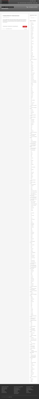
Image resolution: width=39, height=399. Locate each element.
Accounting (32, 24)
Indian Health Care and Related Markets (33, 199)
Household (32, 185)
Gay (31, 165)
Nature (31, 246)
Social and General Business (32, 327)
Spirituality (32, 337)
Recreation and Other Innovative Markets (33, 289)
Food (31, 155)
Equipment (32, 124)
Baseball (32, 52)
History (31, 177)
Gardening (32, 164)
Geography (32, 169)
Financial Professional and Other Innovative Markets (33, 146)
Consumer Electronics (33, 80)
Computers (32, 75)
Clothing (32, 69)
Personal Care (32, 256)
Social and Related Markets (32, 331)
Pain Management (33, 252)
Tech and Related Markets (32, 348)
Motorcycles (32, 238)
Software (32, 334)
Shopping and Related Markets (33, 321)
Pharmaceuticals (33, 261)
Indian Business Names (34, 190)
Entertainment (32, 119)
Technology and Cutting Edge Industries (33, 352)
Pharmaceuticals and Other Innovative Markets (33, 265)
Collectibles (32, 70)
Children (32, 66)
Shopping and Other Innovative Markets (33, 318)
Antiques (32, 34)
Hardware (32, 173)
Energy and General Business (33, 115)
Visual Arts (32, 374)
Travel (31, 366)
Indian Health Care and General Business (33, 195)
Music (31, 243)
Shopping (32, 314)
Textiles (32, 358)
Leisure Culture (33, 219)
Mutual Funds (32, 244)
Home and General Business (32, 180)
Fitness (31, 152)
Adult (31, 25)
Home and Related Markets (32, 182)
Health (31, 174)
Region (31, 296)
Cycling (31, 88)
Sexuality (32, 313)
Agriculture (32, 28)
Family (31, 129)
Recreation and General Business (33, 287)
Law (31, 216)
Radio (31, 282)
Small (31, 322)
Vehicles (32, 371)
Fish (31, 151)
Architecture (32, 37)
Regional (32, 297)
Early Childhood (33, 100)
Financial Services (33, 150)
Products (32, 277)
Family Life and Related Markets (33, 137)
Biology (31, 55)
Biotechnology (32, 56)
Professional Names (4, 391)
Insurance (32, 206)
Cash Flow (32, 62)
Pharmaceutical (33, 260)
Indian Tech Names (33, 201)
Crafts (31, 87)
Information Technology (29, 388)
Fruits (31, 156)
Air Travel (32, 29)
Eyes (31, 128)
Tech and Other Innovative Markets (32, 346)
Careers (32, 61)
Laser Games (32, 215)
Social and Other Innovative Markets (32, 329)
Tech (31, 342)
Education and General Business (33, 106)
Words (31, 380)
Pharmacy (32, 269)
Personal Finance (33, 257)
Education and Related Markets (33, 108)
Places (31, 273)
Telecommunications (33, 355)
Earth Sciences (32, 102)
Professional (32, 278)
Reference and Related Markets (33, 295)
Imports (32, 189)
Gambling (32, 160)
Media (31, 229)
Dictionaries (32, 92)
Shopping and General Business (33, 316)
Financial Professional (33, 141)
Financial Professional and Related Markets (33, 148)
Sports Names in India (4, 392)
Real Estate (32, 283)
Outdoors (32, 251)
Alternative (32, 30)
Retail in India (3, 389)
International (32, 207)
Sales (31, 306)
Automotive (32, 43)
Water (31, 375)
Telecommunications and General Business (33, 357)
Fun (31, 159)
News (31, 247)
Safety (31, 305)
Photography (32, 270)
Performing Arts (33, 255)
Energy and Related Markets (33, 117)
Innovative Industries (33, 205)
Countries (32, 84)
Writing (32, 381)
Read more (24, 26)
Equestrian (32, 123)
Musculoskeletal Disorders (32, 242)
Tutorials (32, 367)
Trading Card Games (33, 362)
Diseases (32, 96)
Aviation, (32, 47)
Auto (31, 42)
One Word (32, 248)
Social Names (3, 390)
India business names (15, 26)
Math (31, 228)
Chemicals (32, 65)
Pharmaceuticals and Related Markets (33, 268)
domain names (10, 26)
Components (32, 74)
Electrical (32, 109)
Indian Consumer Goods (4, 388)
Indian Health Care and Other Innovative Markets (33, 197)
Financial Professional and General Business (33, 143)
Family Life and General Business (33, 133)
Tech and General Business (32, 344)
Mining (31, 236)
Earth (31, 101)
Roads (31, 304)
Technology (32, 350)
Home (31, 178)
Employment (32, 112)
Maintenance (32, 223)
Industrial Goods (33, 202)
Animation (32, 33)
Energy (31, 113)
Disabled (32, 93)
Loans (31, 220)
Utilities (32, 370)
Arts (31, 39)
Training (32, 363)
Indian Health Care (33, 193)
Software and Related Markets (33, 336)
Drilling (32, 97)
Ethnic (31, 125)
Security (32, 310)
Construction (32, 79)
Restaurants (32, 301)
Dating (31, 89)
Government (32, 172)
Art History (32, 38)
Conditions (32, 78)
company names (5, 26)
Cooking (32, 83)
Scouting (32, 309)
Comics (31, 71)
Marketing (32, 225)
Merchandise (32, 232)
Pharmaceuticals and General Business (33, 263)
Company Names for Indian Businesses (11, 15)
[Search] (36, 18)
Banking (32, 50)
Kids (31, 214)
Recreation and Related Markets (33, 291)
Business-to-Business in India (33, 60)
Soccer (31, 323)
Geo (31, 168)
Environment (32, 120)
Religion (32, 300)
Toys (31, 361)
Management (32, 224)
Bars (31, 51)
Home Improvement (33, 184)
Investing (32, 210)
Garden (32, 163)
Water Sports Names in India (33, 377)
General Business (16, 391)
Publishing (32, 281)
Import (31, 188)
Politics (31, 274)
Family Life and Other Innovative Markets (33, 135)
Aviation (32, 46)
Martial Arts (32, 227)
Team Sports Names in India (33, 341)
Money (31, 237)
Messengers (32, 233)
